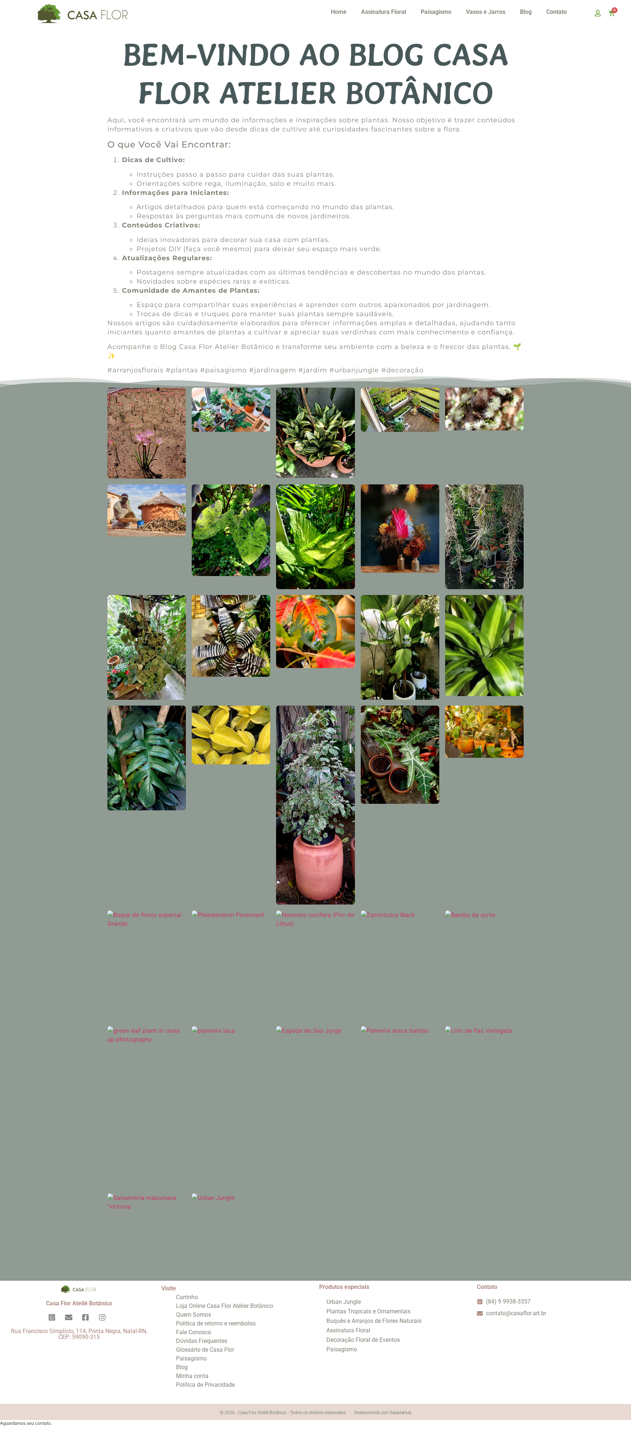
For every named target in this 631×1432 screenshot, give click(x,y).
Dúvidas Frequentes (201, 1340)
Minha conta (192, 1376)
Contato (556, 11)
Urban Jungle (343, 1301)
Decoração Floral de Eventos (363, 1339)
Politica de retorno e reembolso (216, 1323)
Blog (526, 11)
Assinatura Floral (383, 11)
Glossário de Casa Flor (205, 1349)
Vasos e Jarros (485, 11)
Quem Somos (193, 1314)
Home (339, 11)
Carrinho (187, 1297)
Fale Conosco (193, 1332)
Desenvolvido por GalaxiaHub (383, 1412)
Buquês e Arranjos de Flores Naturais (373, 1320)
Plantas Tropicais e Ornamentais (368, 1311)
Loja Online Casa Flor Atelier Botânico (224, 1305)
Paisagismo (436, 11)
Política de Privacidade (205, 1384)
